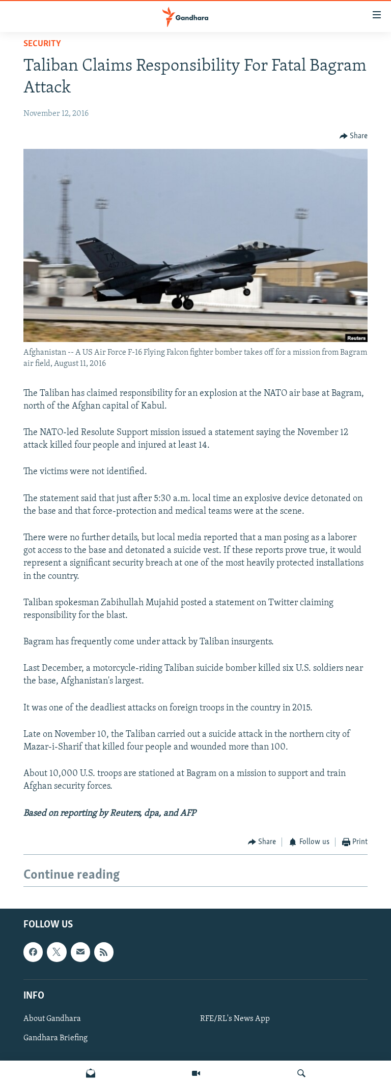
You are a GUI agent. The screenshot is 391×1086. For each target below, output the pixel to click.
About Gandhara (52, 1019)
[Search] (301, 1073)
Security (42, 44)
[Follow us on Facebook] (33, 952)
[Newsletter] (90, 1073)
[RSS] (104, 952)
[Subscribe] (80, 952)
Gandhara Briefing (55, 1038)
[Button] (354, 136)
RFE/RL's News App (235, 1019)
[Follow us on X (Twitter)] (56, 952)
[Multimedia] (196, 1073)
